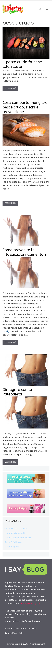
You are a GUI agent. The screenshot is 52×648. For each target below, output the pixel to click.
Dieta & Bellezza (13, 542)
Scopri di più (10, 88)
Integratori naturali (14, 533)
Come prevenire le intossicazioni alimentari (24, 252)
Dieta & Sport (11, 546)
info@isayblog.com (31, 603)
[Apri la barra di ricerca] (40, 9)
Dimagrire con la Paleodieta (17, 391)
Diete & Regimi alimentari (17, 537)
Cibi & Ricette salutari (15, 528)
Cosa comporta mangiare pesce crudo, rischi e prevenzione (25, 107)
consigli (6, 331)
